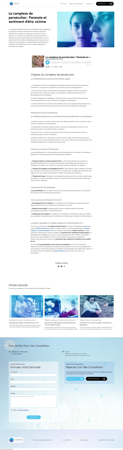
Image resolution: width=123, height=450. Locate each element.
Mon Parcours (63, 3)
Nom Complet (13, 372)
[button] (76, 3)
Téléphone (13, 386)
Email (11, 379)
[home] (14, 4)
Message (12, 393)
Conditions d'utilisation (23, 410)
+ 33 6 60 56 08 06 (17, 354)
